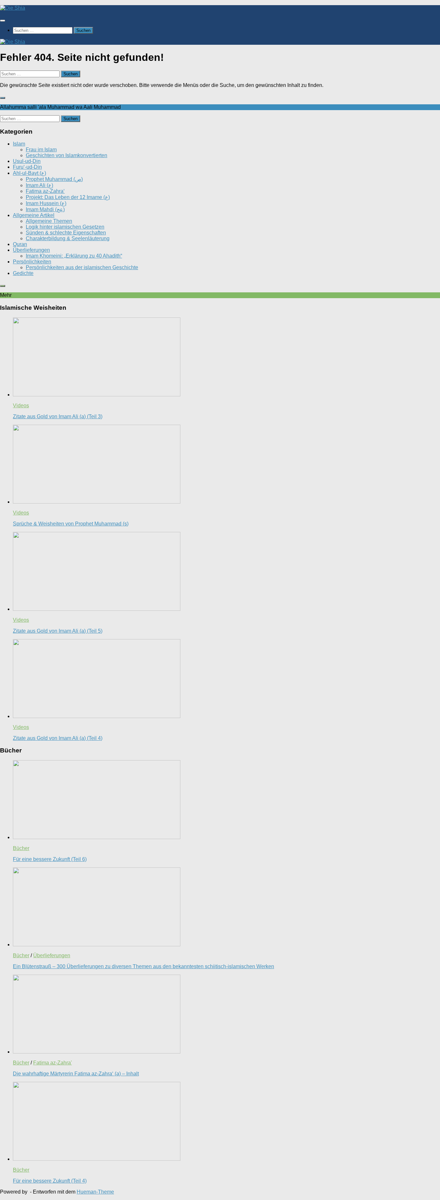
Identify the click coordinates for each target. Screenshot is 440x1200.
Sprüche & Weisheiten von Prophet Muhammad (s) (71, 523)
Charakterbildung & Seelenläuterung (68, 238)
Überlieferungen (31, 250)
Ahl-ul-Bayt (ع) (29, 173)
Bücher (21, 848)
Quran (20, 244)
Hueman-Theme (95, 1192)
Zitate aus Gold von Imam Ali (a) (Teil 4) (57, 738)
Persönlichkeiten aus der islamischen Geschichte (82, 267)
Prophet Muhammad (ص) (54, 179)
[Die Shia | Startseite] (12, 8)
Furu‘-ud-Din (27, 167)
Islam (19, 143)
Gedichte (23, 273)
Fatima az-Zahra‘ (45, 191)
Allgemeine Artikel (33, 215)
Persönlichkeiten (32, 261)
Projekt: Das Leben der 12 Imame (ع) (68, 197)
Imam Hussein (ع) (46, 203)
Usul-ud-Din (27, 161)
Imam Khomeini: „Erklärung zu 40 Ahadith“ (74, 256)
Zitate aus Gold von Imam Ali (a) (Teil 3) (57, 416)
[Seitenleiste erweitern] (2, 98)
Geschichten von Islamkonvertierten (66, 155)
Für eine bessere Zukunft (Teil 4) (50, 1181)
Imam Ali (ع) (39, 185)
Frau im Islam (41, 149)
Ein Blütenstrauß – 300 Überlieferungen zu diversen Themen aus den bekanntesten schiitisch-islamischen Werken (143, 966)
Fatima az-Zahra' (52, 1062)
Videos (21, 405)
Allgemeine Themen (49, 221)
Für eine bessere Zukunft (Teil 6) (50, 859)
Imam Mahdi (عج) (45, 209)
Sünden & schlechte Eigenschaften (66, 232)
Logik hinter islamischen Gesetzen (65, 227)
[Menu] (2, 21)
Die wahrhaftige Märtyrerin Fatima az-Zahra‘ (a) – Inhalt (76, 1073)
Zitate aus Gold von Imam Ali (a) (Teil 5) (57, 631)
